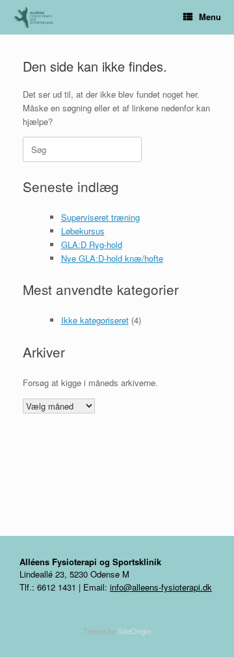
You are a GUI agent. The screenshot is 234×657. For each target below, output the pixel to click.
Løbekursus (83, 231)
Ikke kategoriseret (95, 320)
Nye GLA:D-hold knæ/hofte (112, 258)
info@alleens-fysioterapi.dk (161, 587)
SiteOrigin (134, 631)
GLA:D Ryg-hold (91, 244)
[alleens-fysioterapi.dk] (38, 17)
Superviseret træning (100, 217)
